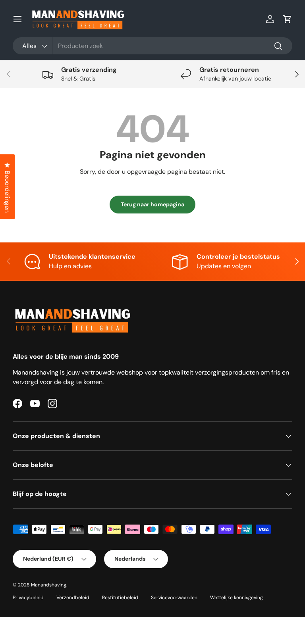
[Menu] (17, 19)
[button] (287, 19)
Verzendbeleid (72, 597)
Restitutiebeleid (120, 597)
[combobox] (152, 45)
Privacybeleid (28, 597)
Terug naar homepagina (152, 204)
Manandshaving (48, 585)
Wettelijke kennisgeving (236, 597)
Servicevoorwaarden (174, 597)
